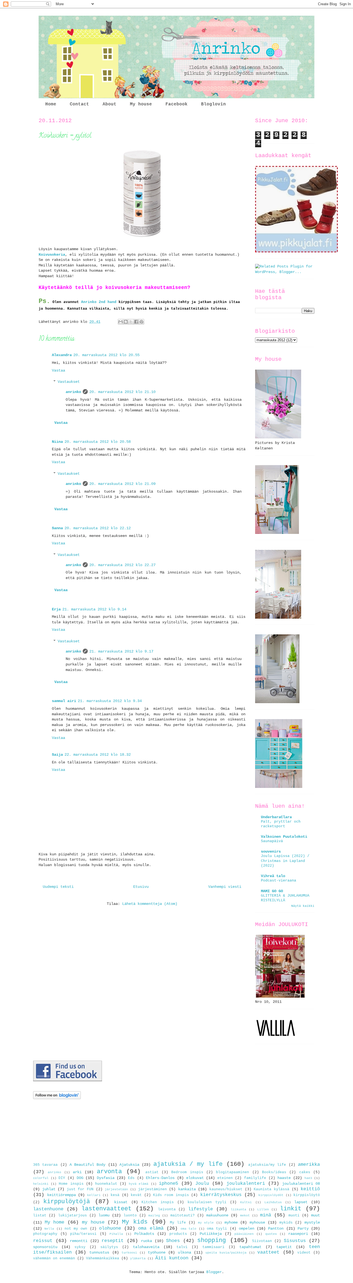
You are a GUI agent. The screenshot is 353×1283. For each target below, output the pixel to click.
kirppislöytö (306, 1195)
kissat (120, 1202)
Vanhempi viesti (224, 887)
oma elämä (150, 1228)
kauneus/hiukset (225, 1189)
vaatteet (268, 1252)
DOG (80, 1178)
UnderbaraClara (276, 817)
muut (315, 1215)
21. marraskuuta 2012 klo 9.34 (110, 701)
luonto (130, 1216)
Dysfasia (105, 1178)
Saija (57, 754)
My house (141, 104)
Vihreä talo (273, 876)
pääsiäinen (244, 1234)
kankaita (187, 1189)
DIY (61, 1178)
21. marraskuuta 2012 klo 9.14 (94, 609)
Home (50, 104)
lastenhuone (48, 1209)
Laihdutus (273, 1202)
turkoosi (129, 1252)
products (178, 1234)
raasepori (298, 1234)
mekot (245, 1215)
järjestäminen (152, 1189)
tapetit (284, 1247)
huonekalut (106, 1184)
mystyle (312, 1222)
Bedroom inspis (187, 1172)
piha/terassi (83, 1234)
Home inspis (71, 1184)
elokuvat (195, 1178)
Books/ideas (274, 1172)
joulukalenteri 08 (301, 1183)
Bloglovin (213, 104)
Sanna (57, 528)
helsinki (41, 1184)
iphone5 (168, 1183)
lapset (300, 1202)
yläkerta (138, 1258)
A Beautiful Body (87, 1164)
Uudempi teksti (58, 887)
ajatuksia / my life (188, 1164)
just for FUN (80, 1189)
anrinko (73, 392)
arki (77, 1172)
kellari (94, 1195)
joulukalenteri (245, 1183)
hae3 (308, 1178)
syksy (79, 1247)
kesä (115, 1195)
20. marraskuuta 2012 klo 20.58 (98, 442)
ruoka (146, 1241)
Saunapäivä (272, 841)
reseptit (112, 1240)
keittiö (310, 1189)
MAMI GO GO (272, 891)
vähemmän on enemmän (54, 1258)
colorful (41, 1178)
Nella (49, 1228)
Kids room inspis (171, 1195)
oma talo (188, 1228)
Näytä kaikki (302, 906)
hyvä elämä (138, 1184)
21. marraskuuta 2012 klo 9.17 (121, 651)
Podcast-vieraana (278, 880)
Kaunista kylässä (271, 1189)
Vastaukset (69, 382)
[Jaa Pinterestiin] (141, 321)
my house (93, 1222)
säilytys (109, 1247)
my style (206, 1222)
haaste (284, 1178)
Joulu (202, 1183)
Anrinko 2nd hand (98, 302)
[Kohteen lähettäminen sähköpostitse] (120, 321)
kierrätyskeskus (221, 1194)
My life (178, 1223)
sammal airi (64, 701)
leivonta (167, 1209)
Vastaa (58, 370)
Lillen (263, 1209)
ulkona (184, 1252)
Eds (131, 1178)
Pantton (276, 1228)
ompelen (246, 1228)
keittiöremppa (61, 1195)
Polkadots (144, 1234)
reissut (42, 1240)
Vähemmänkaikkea (102, 1258)
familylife (255, 1178)
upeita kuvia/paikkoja (226, 1252)
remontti (78, 1241)
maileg (154, 1215)
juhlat (48, 1189)
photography (45, 1234)
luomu (103, 1215)
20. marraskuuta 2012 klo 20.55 (106, 355)
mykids (286, 1223)
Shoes (173, 1240)
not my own (76, 1229)
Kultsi (246, 1202)
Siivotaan (262, 1241)
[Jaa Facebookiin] (136, 321)
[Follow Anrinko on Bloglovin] (57, 1098)
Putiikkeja (211, 1234)
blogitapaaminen (232, 1172)
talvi (182, 1247)
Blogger (214, 1272)
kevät (136, 1195)
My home (55, 1222)
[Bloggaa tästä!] (126, 321)
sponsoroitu (45, 1247)
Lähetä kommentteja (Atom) (149, 904)
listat (39, 1216)
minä (265, 1215)
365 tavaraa (45, 1165)
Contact (79, 104)
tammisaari (213, 1247)
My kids (135, 1221)
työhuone (156, 1252)
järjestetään (116, 1189)
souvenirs (271, 851)
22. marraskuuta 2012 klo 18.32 (98, 754)
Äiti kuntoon (171, 1258)
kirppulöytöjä (66, 1201)
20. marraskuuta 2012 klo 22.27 (122, 565)
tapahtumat (250, 1247)
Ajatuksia (129, 1164)
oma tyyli (217, 1229)
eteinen (225, 1178)
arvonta (109, 1171)
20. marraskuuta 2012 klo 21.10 (122, 392)
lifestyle (200, 1209)
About (109, 104)
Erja (56, 609)
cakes (304, 1172)
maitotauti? (182, 1216)
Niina (57, 442)
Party (303, 1228)
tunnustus (99, 1252)
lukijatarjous (72, 1216)
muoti (293, 1216)
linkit (290, 1208)
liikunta (238, 1209)
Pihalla (116, 1234)
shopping (211, 1240)
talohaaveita (146, 1247)
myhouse (257, 1222)
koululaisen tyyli (207, 1202)
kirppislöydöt (271, 1195)
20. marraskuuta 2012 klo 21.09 (122, 484)
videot (304, 1253)
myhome (231, 1222)
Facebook (176, 104)
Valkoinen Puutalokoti (284, 836)
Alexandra (62, 355)
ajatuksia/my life (267, 1165)
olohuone (110, 1228)
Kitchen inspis (157, 1202)
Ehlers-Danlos (160, 1178)
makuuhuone (217, 1215)
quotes (271, 1234)
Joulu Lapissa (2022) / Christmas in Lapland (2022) (285, 861)
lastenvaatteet (106, 1208)
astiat (152, 1172)
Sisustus (295, 1240)
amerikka (309, 1164)
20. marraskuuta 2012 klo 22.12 (98, 528)
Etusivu (141, 887)
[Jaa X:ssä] (131, 321)
